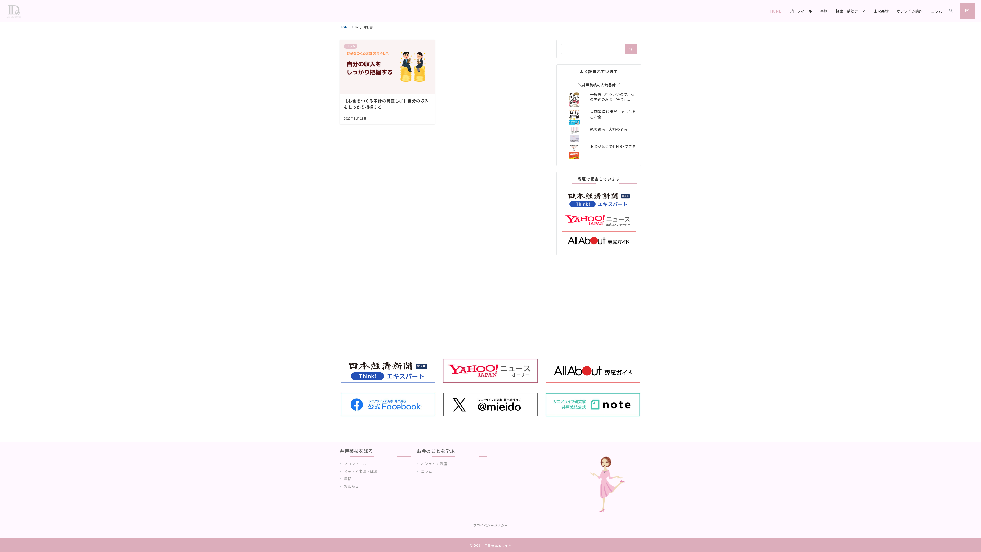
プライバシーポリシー (490, 525)
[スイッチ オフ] (950, 11)
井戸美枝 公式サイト (496, 545)
